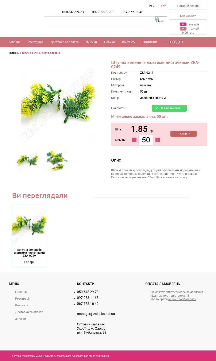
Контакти (128, 42)
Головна (14, 42)
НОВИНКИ (150, 42)
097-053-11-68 (102, 12)
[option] (28, 161)
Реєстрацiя (35, 42)
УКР (163, 5)
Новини (109, 42)
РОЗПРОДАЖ (174, 42)
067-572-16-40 (132, 12)
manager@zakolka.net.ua (96, 314)
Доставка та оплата (65, 42)
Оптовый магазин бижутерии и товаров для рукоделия (54, 356)
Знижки (91, 42)
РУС (152, 5)
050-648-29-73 (73, 12)
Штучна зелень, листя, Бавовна (41, 52)
